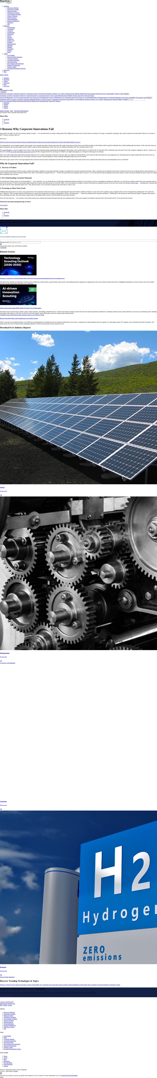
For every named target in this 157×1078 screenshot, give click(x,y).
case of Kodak (7, 150)
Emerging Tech (28, 97)
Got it (1, 1077)
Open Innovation (12, 62)
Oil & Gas (3, 101)
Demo (5, 1056)
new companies (44, 985)
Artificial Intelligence (74, 985)
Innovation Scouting (13, 9)
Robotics (46, 97)
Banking (32, 99)
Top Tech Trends (18, 97)
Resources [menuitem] (7, 83)
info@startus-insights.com (7, 1003)
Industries (6, 26)
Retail (9, 52)
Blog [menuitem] (5, 84)
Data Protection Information (69, 1075)
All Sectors (3, 94)
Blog (5, 72)
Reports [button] (149, 97)
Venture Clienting (12, 16)
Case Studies (11, 55)
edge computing (92, 985)
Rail (18, 101)
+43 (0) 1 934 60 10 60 (6, 1002)
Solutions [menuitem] (6, 78)
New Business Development (15, 63)
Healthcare (10, 39)
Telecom (116, 94)
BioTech (23, 94)
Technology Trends (114, 985)
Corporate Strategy (12, 58)
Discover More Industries (7, 977)
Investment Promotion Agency (12, 1049)
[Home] (5, 3)
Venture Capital (11, 67)
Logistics (9, 42)
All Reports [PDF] (5, 99)
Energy (9, 36)
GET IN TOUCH (5, 996)
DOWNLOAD (4, 226)
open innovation (54, 985)
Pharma (9, 50)
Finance (9, 37)
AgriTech (10, 95)
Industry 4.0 (10, 40)
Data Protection (8, 1064)
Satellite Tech (35, 101)
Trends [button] (91, 96)
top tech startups (15, 985)
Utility (121, 94)
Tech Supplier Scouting (14, 14)
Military (120, 99)
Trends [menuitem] (6, 106)
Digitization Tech (119, 97)
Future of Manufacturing (100, 97)
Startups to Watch (5, 985)
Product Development (13, 65)
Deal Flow (10, 22)
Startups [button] (126, 94)
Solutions (6, 6)
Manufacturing (11, 44)
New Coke (135, 183)
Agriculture (10, 94)
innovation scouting (26, 985)
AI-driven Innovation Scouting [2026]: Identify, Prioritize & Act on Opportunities (20, 308)
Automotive (10, 29)
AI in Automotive (88, 97)
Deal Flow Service (9, 1027)
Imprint (6, 1066)
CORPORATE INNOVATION (59, 142)
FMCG (72, 99)
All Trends (3, 97)
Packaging (10, 49)
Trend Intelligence (12, 19)
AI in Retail (110, 97)
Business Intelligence (13, 21)
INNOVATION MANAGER (41, 142)
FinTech (40, 94)
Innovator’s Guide (6, 90)
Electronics (10, 34)
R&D (5, 1037)
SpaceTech (103, 94)
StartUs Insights (4, 111)
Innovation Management (21, 111)
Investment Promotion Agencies (16, 68)
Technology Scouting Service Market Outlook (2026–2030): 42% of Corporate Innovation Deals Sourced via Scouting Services (32, 278)
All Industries (11, 27)
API (8, 24)
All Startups (3, 95)
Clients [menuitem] (6, 81)
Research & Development (14, 57)
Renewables (23, 101)
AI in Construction (66, 97)
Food (44, 94)
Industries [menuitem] (6, 79)
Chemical (10, 31)
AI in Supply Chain (141, 97)
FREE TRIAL (4, 75)
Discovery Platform (12, 8)
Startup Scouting (12, 11)
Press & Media (8, 1063)
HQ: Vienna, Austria (6, 1005)
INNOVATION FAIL (6, 142)
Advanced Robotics (103, 985)
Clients (6, 54)
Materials (10, 45)
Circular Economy (46, 99)
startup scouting (63, 985)
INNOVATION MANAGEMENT (23, 142)
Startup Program (12, 17)
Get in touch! (4, 205)
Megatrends (9, 97)
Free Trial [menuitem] (6, 86)
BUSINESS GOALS (74, 142)
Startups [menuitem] (6, 104)
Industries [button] (3, 92)
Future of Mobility (130, 97)
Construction (11, 32)
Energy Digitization (55, 97)
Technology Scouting (13, 13)
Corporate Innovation (13, 60)
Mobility (9, 47)
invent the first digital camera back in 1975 (23, 152)
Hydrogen (87, 99)
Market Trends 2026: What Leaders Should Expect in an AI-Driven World (19, 318)
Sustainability (110, 94)
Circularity (28, 95)
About (5, 1058)
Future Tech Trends (38, 97)
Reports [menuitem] (6, 108)
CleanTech (34, 95)
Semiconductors (43, 101)
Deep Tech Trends (77, 97)
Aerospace (14, 99)
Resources (7, 70)
